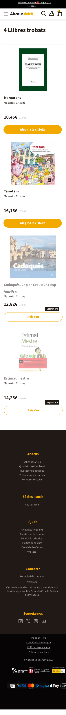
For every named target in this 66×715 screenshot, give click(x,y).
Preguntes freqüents (32, 530)
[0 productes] (59, 15)
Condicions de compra (32, 534)
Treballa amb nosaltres (32, 475)
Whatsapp (32, 582)
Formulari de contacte (32, 576)
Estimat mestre (16, 378)
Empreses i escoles (32, 480)
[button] (51, 14)
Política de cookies (32, 543)
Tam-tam (11, 191)
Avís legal (32, 552)
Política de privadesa (32, 538)
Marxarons (12, 97)
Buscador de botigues (32, 471)
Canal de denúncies (32, 547)
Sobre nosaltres (32, 462)
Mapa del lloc (38, 638)
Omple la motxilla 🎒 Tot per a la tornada (34, 4)
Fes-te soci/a (32, 505)
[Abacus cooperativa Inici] (22, 16)
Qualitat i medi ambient (32, 466)
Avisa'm (33, 317)
